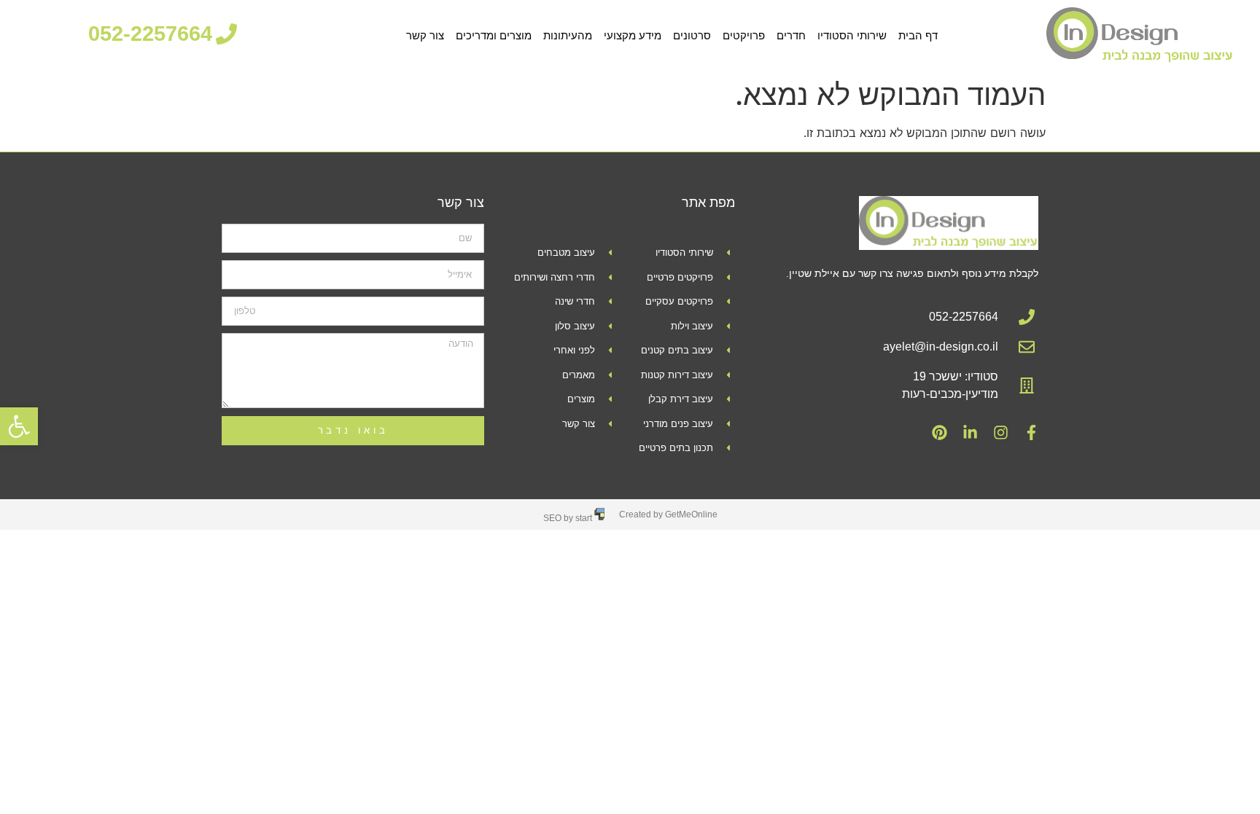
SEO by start (568, 518)
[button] (19, 426)
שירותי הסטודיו (852, 35)
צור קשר (425, 35)
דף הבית (918, 35)
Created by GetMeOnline (668, 514)
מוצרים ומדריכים (494, 35)
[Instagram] (1000, 433)
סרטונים (692, 35)
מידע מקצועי (632, 35)
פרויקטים (744, 35)
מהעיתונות (567, 35)
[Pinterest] (939, 433)
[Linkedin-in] (969, 433)
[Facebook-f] (1031, 433)
